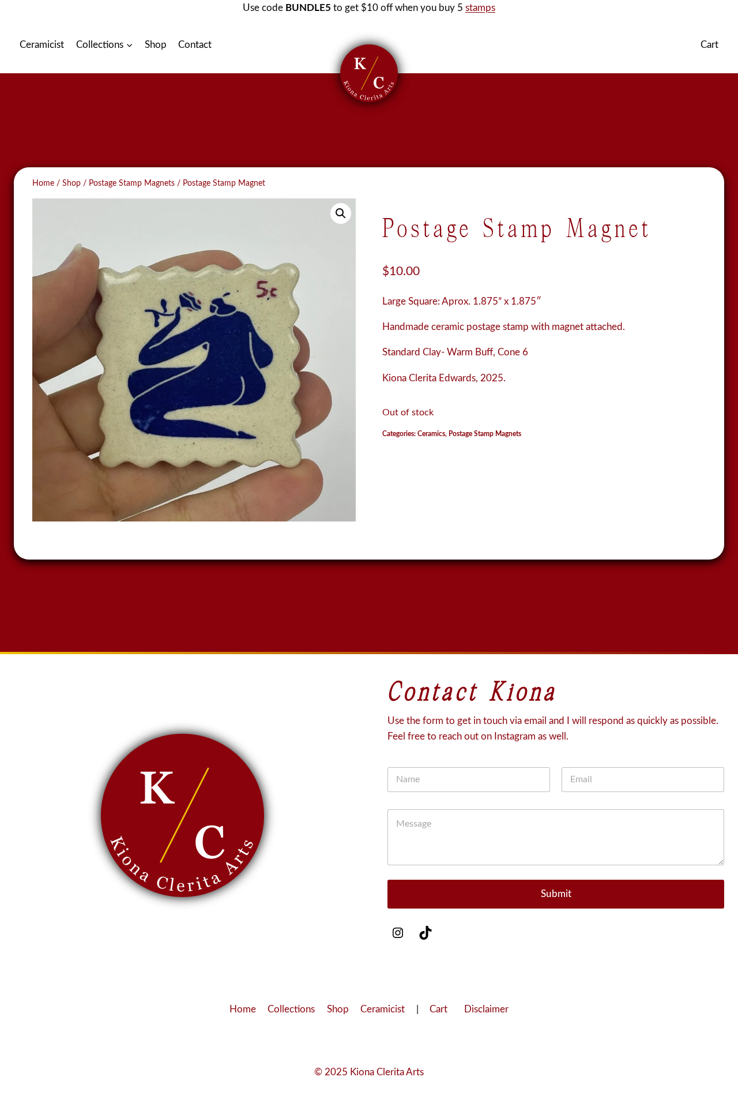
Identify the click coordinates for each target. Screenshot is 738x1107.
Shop (156, 45)
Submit (556, 894)
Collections (291, 1009)
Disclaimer (486, 1009)
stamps (480, 8)
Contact (195, 45)
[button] (340, 213)
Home (242, 1009)
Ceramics (431, 433)
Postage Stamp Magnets (485, 433)
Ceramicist (42, 45)
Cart (709, 45)
